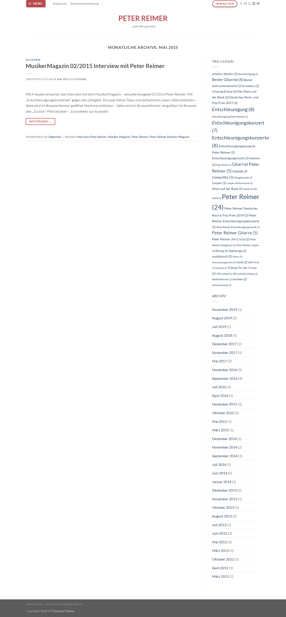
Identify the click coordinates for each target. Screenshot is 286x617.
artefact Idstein (224, 74)
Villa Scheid (224, 273)
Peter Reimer (143, 18)
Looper (219, 183)
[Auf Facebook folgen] (241, 3)
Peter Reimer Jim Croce (230, 239)
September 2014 (225, 456)
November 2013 (224, 499)
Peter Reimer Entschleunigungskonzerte (235, 221)
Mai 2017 (219, 361)
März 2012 (220, 576)
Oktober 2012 (223, 559)
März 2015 (220, 430)
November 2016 (224, 370)
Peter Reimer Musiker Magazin (169, 137)
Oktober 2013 (223, 507)
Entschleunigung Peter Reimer (230, 116)
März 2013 (220, 550)
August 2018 (222, 335)
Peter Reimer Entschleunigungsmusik (238, 227)
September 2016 (225, 378)
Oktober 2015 (223, 413)
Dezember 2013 (224, 490)
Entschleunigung (233, 109)
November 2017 (224, 352)
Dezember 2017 (224, 344)
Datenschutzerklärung (84, 3)
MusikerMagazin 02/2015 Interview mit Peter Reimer (95, 65)
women (239, 279)
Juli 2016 (219, 387)
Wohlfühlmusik (222, 279)
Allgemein (33, 59)
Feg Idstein (223, 164)
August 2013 (222, 516)
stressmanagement (224, 262)
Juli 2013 (219, 525)
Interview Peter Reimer (92, 137)
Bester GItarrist (227, 79)
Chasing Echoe (224, 91)
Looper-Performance (239, 183)
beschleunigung (248, 74)
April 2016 (220, 395)
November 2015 (224, 404)
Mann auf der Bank (227, 189)
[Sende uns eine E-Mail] (245, 3)
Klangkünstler (243, 177)
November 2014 (224, 447)
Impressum (60, 3)
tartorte (221, 267)
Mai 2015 (219, 421)
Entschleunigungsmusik (230, 158)
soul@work (222, 256)
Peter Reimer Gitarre (235, 232)
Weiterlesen (40, 121)
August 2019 (222, 318)
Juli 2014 (219, 464)
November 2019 (224, 309)
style (242, 262)
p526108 (81, 79)
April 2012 (220, 568)
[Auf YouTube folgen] (258, 3)
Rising (221, 251)
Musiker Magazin (119, 137)
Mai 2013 (219, 542)
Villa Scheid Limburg (245, 273)
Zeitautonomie (221, 285)
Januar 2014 (221, 482)
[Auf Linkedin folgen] (253, 3)
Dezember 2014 (224, 438)
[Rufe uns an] (249, 3)
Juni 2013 (219, 533)
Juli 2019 (219, 326)
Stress (237, 256)
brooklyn (250, 86)
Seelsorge (237, 251)
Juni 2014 (219, 473)
